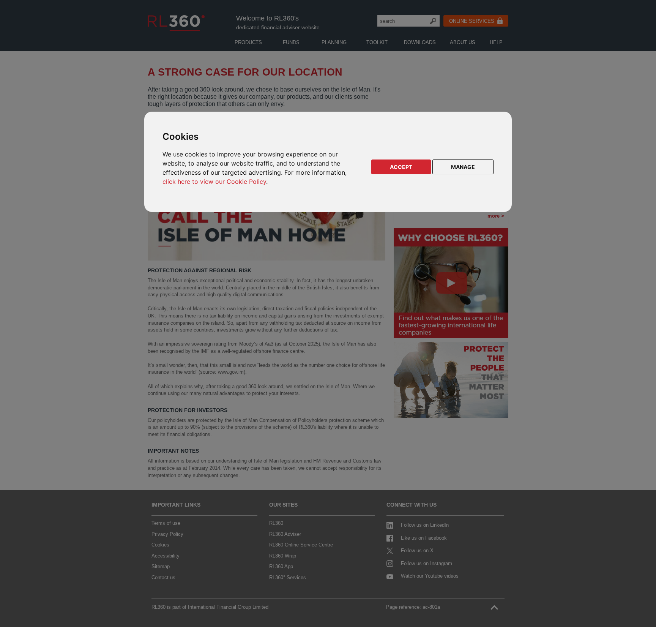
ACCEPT (401, 167)
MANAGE (463, 167)
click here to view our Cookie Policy (214, 181)
